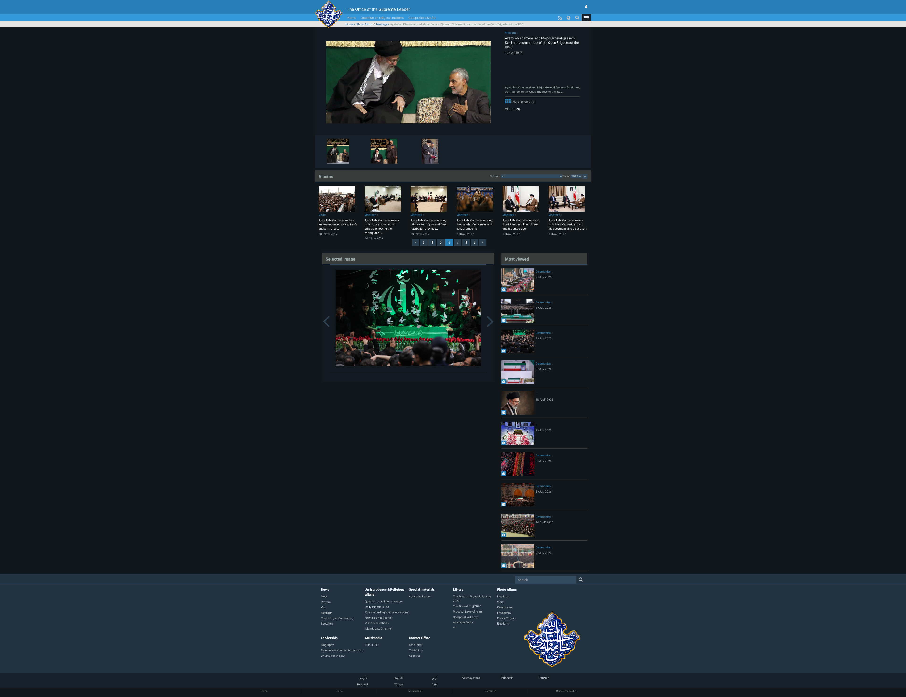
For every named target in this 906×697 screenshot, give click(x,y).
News (325, 589)
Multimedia (373, 638)
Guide (339, 691)
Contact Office (419, 638)
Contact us (490, 691)
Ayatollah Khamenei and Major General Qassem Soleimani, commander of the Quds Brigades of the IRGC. (542, 42)
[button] (586, 17)
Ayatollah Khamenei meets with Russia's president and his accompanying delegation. (568, 224)
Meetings (370, 214)
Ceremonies (543, 271)
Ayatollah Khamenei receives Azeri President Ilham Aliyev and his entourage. (521, 224)
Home (351, 18)
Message (381, 24)
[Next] (482, 242)
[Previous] (415, 242)
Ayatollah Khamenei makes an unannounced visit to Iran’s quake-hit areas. (338, 224)
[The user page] (586, 6)
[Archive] (475, 628)
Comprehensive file (422, 18)
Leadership (329, 638)
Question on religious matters (382, 18)
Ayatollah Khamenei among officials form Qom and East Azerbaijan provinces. (428, 224)
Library (458, 589)
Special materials (422, 589)
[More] (508, 102)
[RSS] (560, 17)
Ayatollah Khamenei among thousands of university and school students (474, 224)
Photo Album (364, 24)
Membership (415, 691)
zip (518, 109)
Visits (322, 214)
